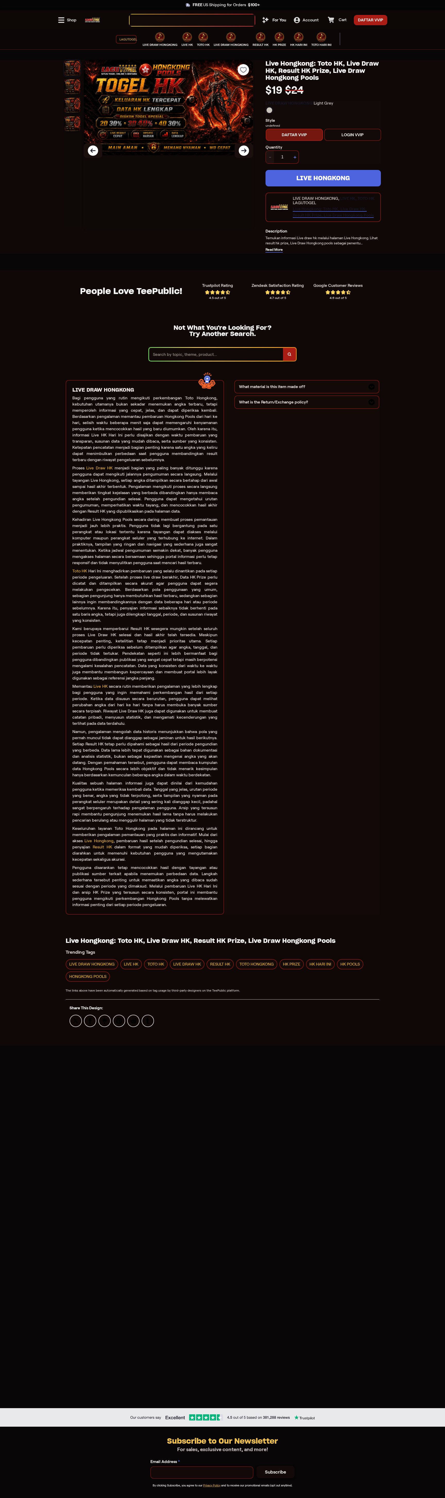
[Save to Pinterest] (119, 1020)
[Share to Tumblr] (148, 1020)
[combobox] (187, 20)
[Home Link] (92, 20)
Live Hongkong (98, 841)
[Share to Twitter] (76, 1020)
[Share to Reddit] (133, 1020)
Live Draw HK (99, 468)
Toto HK (79, 571)
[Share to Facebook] (90, 1020)
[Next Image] (244, 150)
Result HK (102, 847)
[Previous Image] (93, 150)
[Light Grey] (269, 110)
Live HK (100, 686)
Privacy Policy (211, 1485)
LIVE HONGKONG (323, 178)
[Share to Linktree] (104, 1020)
